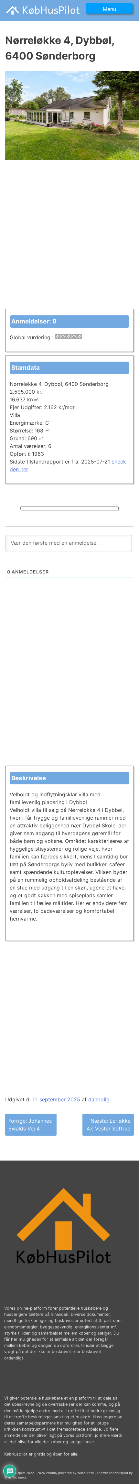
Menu (109, 9)
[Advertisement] (69, 239)
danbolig (99, 1099)
